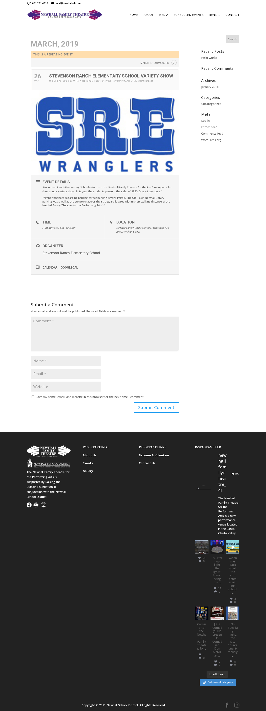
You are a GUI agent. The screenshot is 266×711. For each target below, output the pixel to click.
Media (163, 14)
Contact (232, 14)
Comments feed (212, 133)
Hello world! (209, 58)
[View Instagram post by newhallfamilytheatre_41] (206, 551)
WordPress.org (211, 140)
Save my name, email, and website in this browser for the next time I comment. (90, 397)
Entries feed (209, 127)
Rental (214, 14)
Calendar (50, 267)
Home (133, 14)
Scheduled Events (188, 14)
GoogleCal (69, 267)
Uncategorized (211, 104)
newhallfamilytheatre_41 (233, 614)
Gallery (88, 471)
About (149, 14)
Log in (205, 121)
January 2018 (210, 87)
